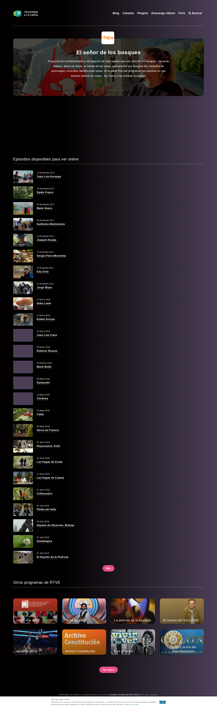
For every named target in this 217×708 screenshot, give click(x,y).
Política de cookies (131, 704)
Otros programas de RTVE (36, 582)
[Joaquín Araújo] (23, 240)
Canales (128, 13)
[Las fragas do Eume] (23, 462)
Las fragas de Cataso (50, 477)
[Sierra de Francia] (23, 430)
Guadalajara (44, 541)
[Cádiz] (23, 414)
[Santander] (23, 383)
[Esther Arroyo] (23, 319)
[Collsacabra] (23, 493)
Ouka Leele (44, 303)
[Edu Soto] (23, 272)
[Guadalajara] (23, 541)
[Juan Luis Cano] (23, 335)
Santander (43, 382)
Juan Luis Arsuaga (49, 176)
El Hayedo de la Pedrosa (52, 557)
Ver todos (108, 669)
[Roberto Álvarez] (23, 351)
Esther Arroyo (46, 319)
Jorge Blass (44, 287)
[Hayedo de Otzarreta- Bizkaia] (23, 525)
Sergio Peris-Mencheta (51, 255)
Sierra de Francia (48, 430)
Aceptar (163, 702)
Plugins (142, 13)
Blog (116, 13)
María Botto (44, 366)
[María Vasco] (23, 208)
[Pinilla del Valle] (23, 509)
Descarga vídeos (163, 13)
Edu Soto (43, 271)
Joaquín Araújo (46, 240)
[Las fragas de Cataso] (23, 478)
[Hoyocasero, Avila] (23, 446)
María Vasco (44, 208)
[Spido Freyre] (23, 192)
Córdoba (42, 398)
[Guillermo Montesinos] (23, 224)
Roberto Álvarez (47, 351)
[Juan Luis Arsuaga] (23, 176)
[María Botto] (23, 367)
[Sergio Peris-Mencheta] (23, 256)
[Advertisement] (108, 126)
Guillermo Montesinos (51, 224)
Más (108, 568)
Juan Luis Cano (47, 335)
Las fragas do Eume (50, 462)
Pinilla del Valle (46, 509)
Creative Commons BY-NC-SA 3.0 (124, 695)
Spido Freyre (45, 192)
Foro (182, 13)
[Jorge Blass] (23, 287)
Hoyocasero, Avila (48, 446)
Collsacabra (44, 493)
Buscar (196, 13)
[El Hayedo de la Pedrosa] (23, 557)
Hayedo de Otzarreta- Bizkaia (55, 525)
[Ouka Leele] (23, 303)
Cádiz (40, 414)
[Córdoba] (23, 398)
